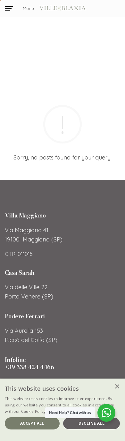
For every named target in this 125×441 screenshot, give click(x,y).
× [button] (116, 386)
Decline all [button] (91, 423)
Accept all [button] (32, 423)
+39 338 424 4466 (29, 367)
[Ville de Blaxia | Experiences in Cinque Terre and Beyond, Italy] (62, 8)
